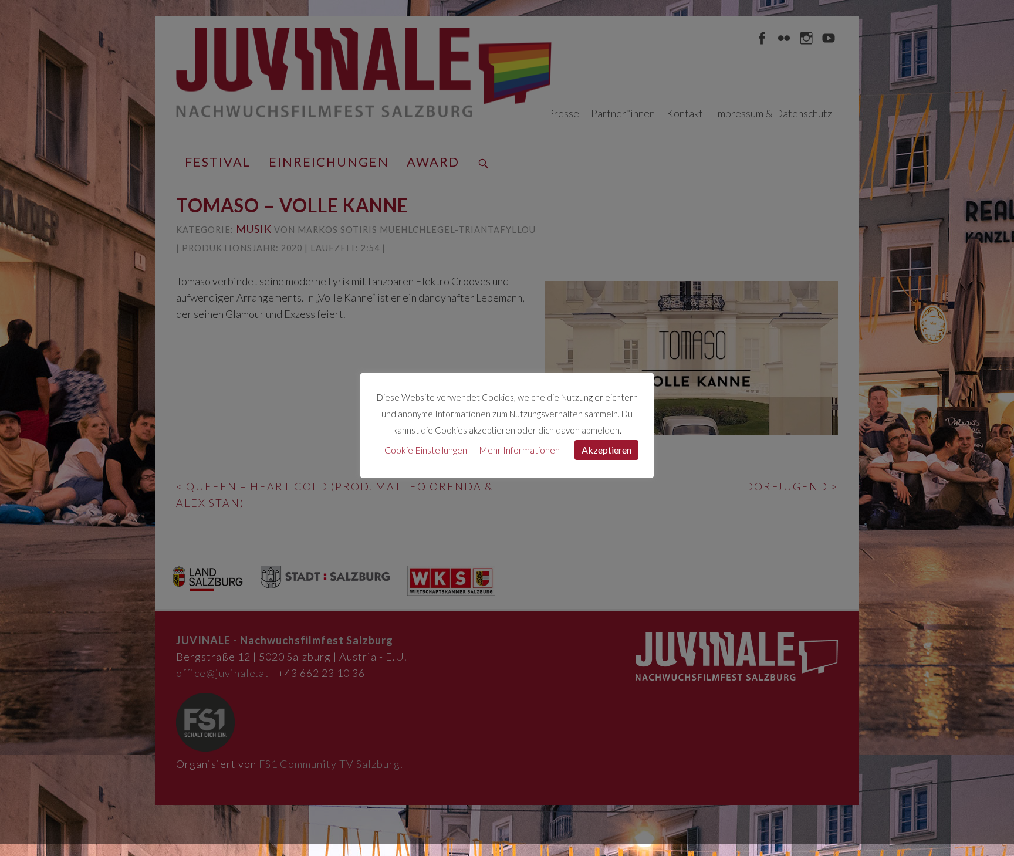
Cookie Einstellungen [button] (425, 449)
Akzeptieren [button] (606, 449)
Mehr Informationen (519, 449)
